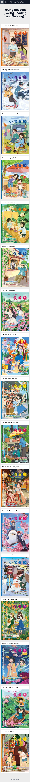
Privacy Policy (15, 779)
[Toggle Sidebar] (2, 2)
